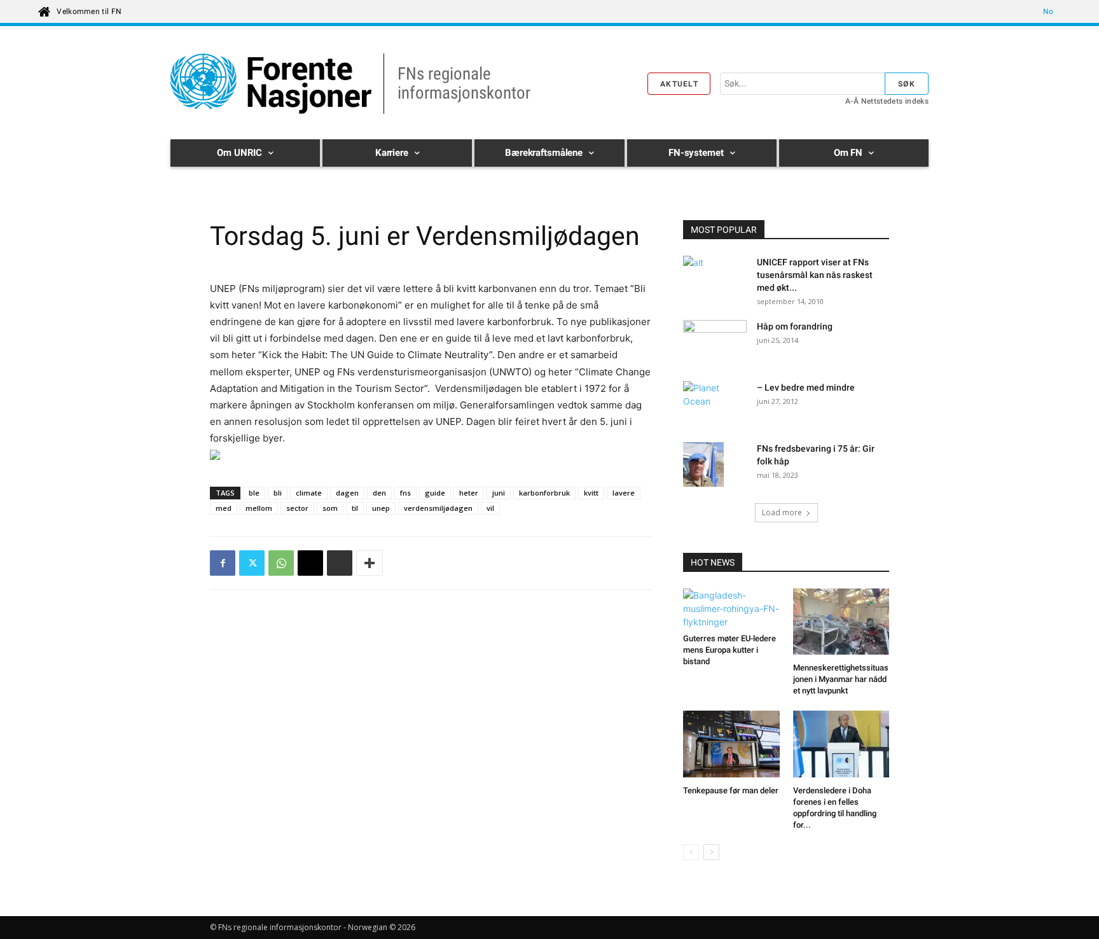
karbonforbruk (544, 492)
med (224, 508)
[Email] (310, 563)
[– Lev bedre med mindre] (715, 403)
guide (435, 492)
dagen (347, 492)
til (355, 508)
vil (490, 508)
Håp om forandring (795, 326)
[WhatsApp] (281, 563)
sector (297, 508)
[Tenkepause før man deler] (731, 745)
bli (277, 492)
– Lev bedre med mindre (806, 387)
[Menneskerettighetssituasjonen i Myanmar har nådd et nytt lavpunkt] (841, 623)
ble (254, 492)
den (379, 492)
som (330, 508)
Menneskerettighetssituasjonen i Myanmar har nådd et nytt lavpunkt (840, 679)
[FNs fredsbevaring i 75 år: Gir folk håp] (703, 466)
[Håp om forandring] (715, 342)
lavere (623, 492)
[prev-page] (691, 852)
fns (405, 492)
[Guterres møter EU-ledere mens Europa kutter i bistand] (731, 608)
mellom (258, 508)
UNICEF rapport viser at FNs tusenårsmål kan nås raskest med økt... (815, 275)
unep (381, 508)
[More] (369, 563)
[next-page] (711, 852)
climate (309, 492)
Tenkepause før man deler (730, 790)
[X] (252, 563)
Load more (782, 512)
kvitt (591, 492)
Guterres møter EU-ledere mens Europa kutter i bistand (729, 650)
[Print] (339, 563)
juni (498, 492)
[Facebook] (222, 563)
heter (468, 492)
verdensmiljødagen (438, 508)
